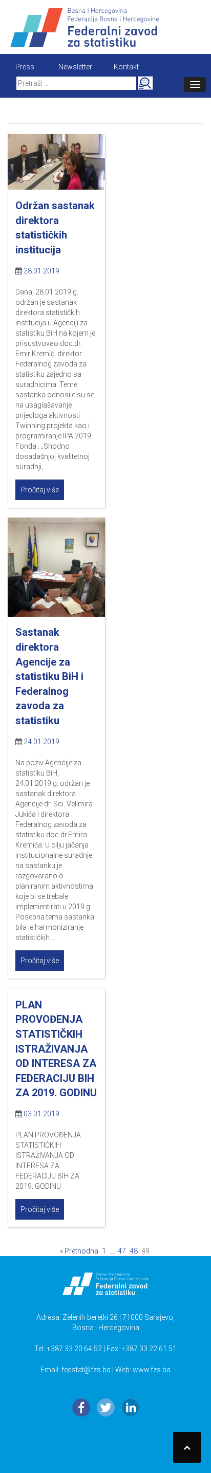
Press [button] (24, 67)
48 (134, 1251)
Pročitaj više (39, 490)
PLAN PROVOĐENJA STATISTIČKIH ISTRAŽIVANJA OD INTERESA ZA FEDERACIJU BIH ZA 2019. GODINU (56, 1049)
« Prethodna (79, 1251)
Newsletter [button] (75, 67)
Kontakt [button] (126, 67)
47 (122, 1251)
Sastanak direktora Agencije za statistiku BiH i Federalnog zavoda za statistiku (49, 676)
